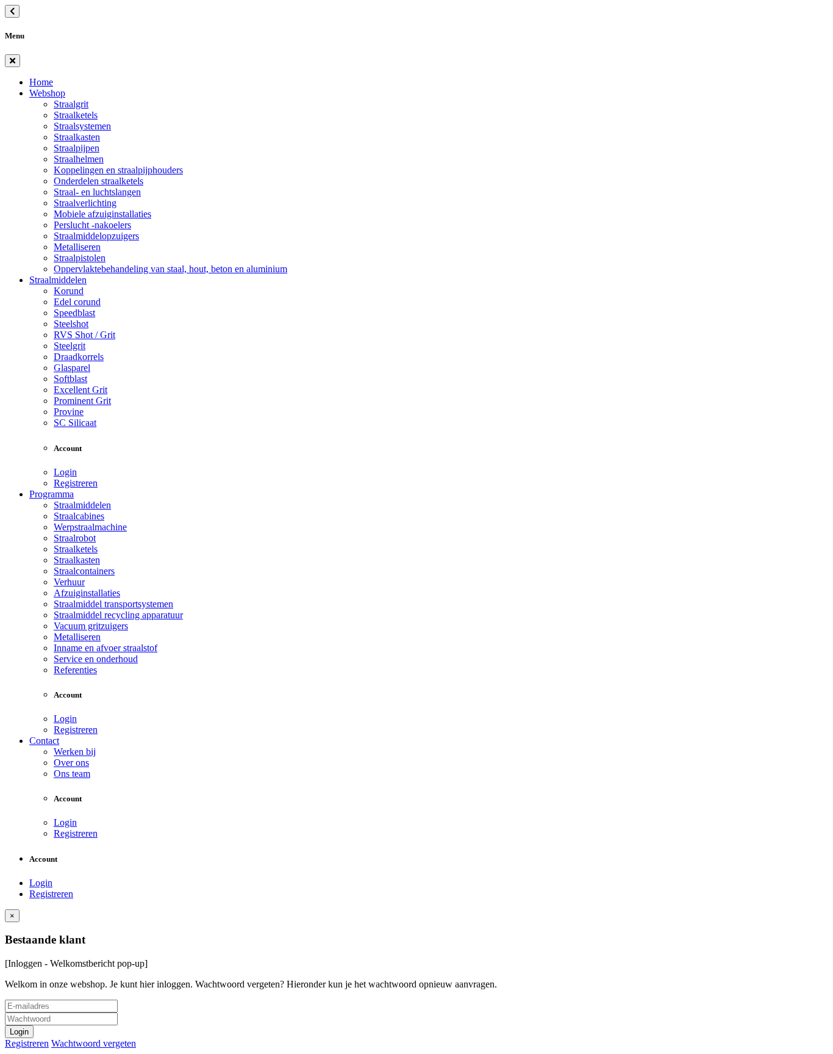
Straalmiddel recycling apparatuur (118, 615)
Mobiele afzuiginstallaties (102, 214)
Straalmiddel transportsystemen (113, 604)
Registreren (76, 483)
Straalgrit (71, 104)
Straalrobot (75, 538)
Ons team (72, 773)
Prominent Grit (82, 400)
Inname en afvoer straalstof (105, 648)
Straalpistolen (79, 258)
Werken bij (75, 751)
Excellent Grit (80, 389)
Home (41, 82)
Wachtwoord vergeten (93, 1043)
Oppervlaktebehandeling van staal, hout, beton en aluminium (170, 269)
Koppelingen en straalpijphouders (118, 170)
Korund (69, 291)
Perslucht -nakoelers (92, 225)
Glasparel (72, 368)
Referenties (75, 670)
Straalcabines (79, 516)
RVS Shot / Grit (84, 335)
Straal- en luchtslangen (97, 192)
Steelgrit (69, 346)
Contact (44, 740)
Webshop (47, 93)
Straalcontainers (84, 571)
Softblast (70, 379)
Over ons (71, 762)
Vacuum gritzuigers (91, 626)
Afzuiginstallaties (87, 593)
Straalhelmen (79, 159)
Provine (69, 411)
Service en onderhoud (96, 659)
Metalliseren (77, 247)
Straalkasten (77, 137)
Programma (51, 494)
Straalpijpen (76, 148)
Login (65, 472)
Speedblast (74, 313)
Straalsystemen (82, 126)
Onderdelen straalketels (98, 181)
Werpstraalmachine (90, 527)
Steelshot (71, 324)
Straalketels (76, 115)
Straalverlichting (85, 203)
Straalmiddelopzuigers (96, 236)
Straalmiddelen (58, 280)
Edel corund (77, 302)
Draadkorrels (79, 357)
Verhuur (69, 582)
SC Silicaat (75, 422)
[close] (12, 60)
